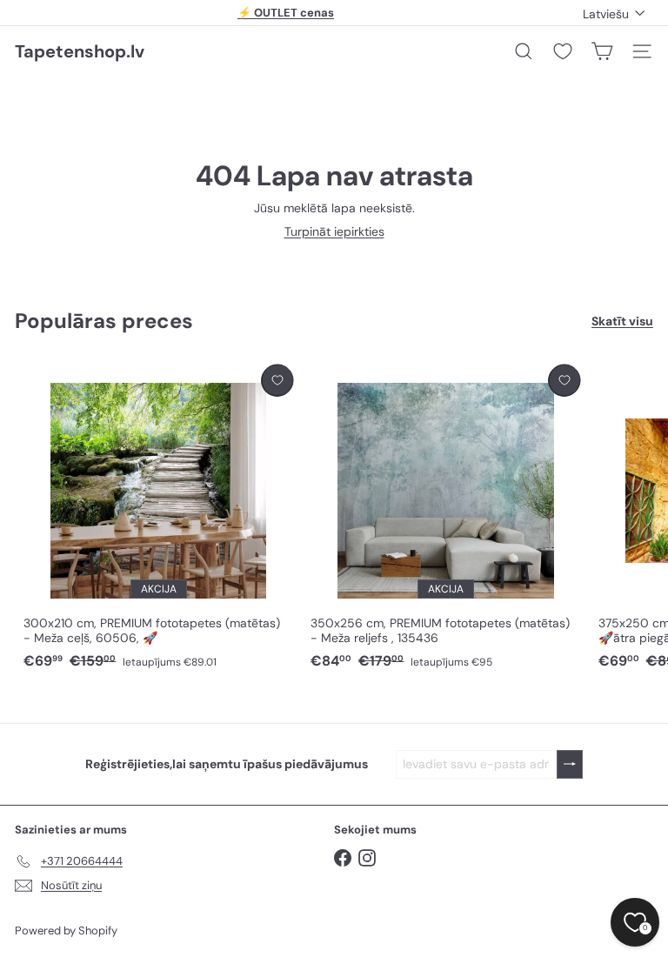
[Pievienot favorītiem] (277, 381)
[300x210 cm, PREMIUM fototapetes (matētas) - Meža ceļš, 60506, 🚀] (158, 517)
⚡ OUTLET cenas (285, 12)
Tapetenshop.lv (79, 51)
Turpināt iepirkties (334, 231)
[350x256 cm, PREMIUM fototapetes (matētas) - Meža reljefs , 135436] (445, 517)
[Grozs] (602, 51)
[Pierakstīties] (570, 764)
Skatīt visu (622, 321)
